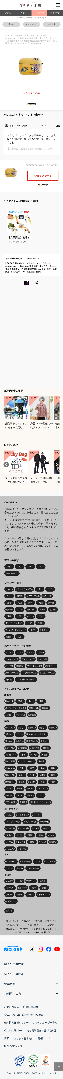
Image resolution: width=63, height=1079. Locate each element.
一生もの (9, 795)
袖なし (21, 775)
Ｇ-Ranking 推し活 (41, 932)
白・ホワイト (11, 861)
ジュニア (9, 881)
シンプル (9, 842)
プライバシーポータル (45, 1022)
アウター (20, 652)
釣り (33, 630)
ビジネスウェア (12, 659)
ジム (41, 616)
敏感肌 (21, 782)
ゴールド (20, 868)
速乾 (41, 701)
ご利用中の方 (12, 993)
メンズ (8, 13)
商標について (45, 1038)
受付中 (11, 24)
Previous (6, 410)
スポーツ (30, 616)
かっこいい (10, 849)
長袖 (53, 768)
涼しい (20, 734)
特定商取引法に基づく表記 (41, 1030)
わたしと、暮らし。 (15, 925)
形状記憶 (32, 715)
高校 (20, 603)
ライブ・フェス (33, 596)
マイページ (55, 13)
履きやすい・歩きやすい (36, 734)
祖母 (34, 888)
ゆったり (34, 755)
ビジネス (9, 589)
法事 (20, 637)
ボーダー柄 (44, 822)
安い (20, 795)
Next (56, 410)
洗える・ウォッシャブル (15, 708)
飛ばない (42, 727)
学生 (30, 895)
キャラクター (11, 901)
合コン (50, 589)
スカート (41, 652)
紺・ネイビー (50, 861)
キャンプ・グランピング (15, 630)
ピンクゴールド (33, 868)
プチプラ (30, 795)
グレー (37, 861)
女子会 (51, 603)
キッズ (24, 13)
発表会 (42, 609)
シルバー (9, 868)
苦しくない (10, 727)
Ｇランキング (12, 921)
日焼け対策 (34, 748)
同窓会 (20, 596)
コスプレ (9, 911)
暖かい (9, 734)
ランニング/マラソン (14, 623)
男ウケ (30, 788)
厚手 (21, 768)
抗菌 (9, 715)
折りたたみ (10, 768)
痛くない (44, 741)
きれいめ (42, 842)
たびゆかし (48, 928)
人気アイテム (31, 24)
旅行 (9, 603)
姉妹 (44, 888)
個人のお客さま (14, 964)
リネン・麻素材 (30, 822)
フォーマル (22, 849)
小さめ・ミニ (11, 755)
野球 (40, 623)
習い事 (53, 609)
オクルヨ (38, 921)
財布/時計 (20, 666)
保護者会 (9, 609)
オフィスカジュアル (24, 589)
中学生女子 (31, 881)
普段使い (53, 842)
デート (9, 596)
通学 (9, 616)
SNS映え (23, 802)
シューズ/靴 (42, 659)
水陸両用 (45, 708)
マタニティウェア (47, 673)
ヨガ (30, 623)
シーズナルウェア (29, 673)
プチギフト (10, 888)
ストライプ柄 (23, 828)
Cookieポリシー (13, 1030)
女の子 (9, 895)
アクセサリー (51, 666)
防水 (31, 701)
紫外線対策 (22, 748)
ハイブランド (42, 788)
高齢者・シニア (43, 895)
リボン (20, 835)
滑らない (21, 727)
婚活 (41, 603)
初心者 (42, 881)
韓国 (53, 775)
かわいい (51, 835)
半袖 (42, 768)
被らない (20, 741)
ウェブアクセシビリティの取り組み (23, 1014)
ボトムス (30, 652)
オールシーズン (12, 573)
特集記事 (51, 24)
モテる (20, 788)
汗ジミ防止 (20, 715)
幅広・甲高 (10, 775)
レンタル (32, 782)
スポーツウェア (12, 673)
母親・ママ (22, 888)
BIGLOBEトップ (13, 1046)
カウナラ (24, 928)
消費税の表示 (30, 1006)
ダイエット (44, 630)
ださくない (10, 748)
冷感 (20, 701)
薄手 (32, 768)
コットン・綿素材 (13, 822)
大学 (30, 603)
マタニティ (31, 609)
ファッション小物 (34, 666)
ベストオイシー (35, 925)
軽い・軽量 (10, 761)
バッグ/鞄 (9, 666)
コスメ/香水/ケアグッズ (26, 679)
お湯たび (49, 921)
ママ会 (20, 609)
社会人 (20, 895)
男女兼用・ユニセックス (40, 802)
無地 (41, 835)
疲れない (53, 727)
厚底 (42, 782)
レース (46, 828)
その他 (9, 679)
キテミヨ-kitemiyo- (13, 258)
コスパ (41, 795)
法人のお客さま (14, 974)
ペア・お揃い (11, 802)
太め (23, 755)
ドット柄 (36, 828)
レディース (39, 13)
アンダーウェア (28, 659)
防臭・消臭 (34, 708)
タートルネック (22, 815)
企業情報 (9, 984)
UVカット (9, 701)
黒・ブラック (25, 861)
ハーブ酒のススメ (21, 932)
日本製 (42, 775)
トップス (9, 652)
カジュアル (20, 842)
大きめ (46, 748)
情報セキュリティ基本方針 (19, 1038)
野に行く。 (11, 928)
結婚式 (9, 637)
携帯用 (41, 761)
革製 (30, 835)
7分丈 (32, 775)
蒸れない (32, 727)
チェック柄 (10, 828)
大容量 (44, 755)
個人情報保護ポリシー (16, 1022)
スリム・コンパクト (26, 761)
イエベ (53, 782)
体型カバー (10, 782)
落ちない (9, 741)
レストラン (47, 596)
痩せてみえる (32, 741)
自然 (32, 842)
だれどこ (26, 921)
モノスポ (50, 925)
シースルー (36, 815)
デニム (9, 815)
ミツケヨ (35, 928)
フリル (9, 835)
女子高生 (20, 881)
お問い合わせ (11, 1006)
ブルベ (9, 788)
